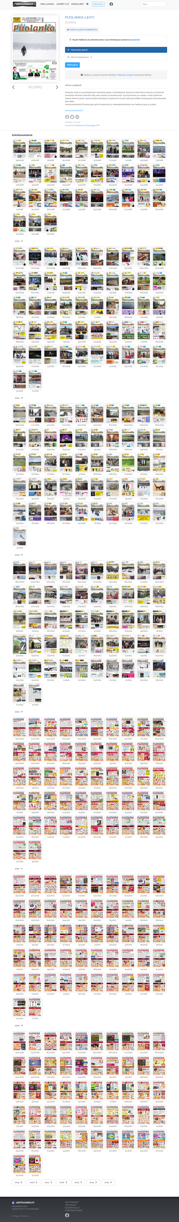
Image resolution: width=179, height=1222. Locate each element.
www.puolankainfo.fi (74, 110)
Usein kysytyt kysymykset (25, 1209)
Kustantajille (72, 1208)
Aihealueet (77, 4)
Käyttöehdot (72, 1202)
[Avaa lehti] (19, 148)
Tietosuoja (70, 1205)
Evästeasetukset (74, 1210)
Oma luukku (47, 4)
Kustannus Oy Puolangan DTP (87, 125)
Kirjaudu (98, 4)
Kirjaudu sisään (125, 75)
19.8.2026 (135, 39)
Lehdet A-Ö (62, 4)
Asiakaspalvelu (20, 1206)
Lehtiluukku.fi (25, 1202)
